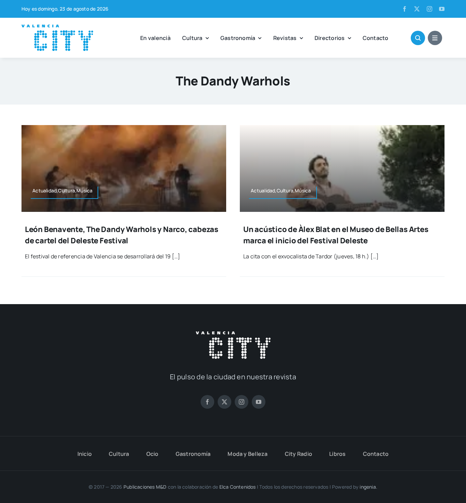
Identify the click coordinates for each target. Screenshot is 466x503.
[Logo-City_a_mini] (57, 27)
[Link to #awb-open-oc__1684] (435, 38)
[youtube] (442, 9)
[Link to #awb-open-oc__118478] (418, 38)
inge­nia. (368, 487)
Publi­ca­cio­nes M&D (145, 487)
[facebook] (404, 9)
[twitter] (417, 9)
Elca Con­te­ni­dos (237, 487)
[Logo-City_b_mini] (233, 334)
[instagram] (429, 9)
